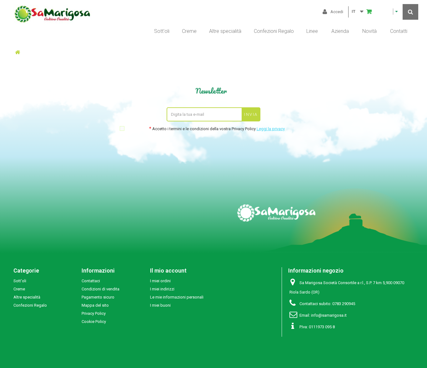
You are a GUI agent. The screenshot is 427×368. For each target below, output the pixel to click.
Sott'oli (161, 31)
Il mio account (168, 270)
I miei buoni (160, 305)
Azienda (340, 31)
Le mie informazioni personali (176, 297)
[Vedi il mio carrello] (382, 11)
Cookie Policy (94, 321)
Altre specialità (225, 31)
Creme (189, 31)
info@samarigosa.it (329, 315)
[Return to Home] (17, 52)
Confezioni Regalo (274, 31)
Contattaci (91, 281)
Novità (369, 31)
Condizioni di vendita (100, 289)
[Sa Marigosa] (163, 14)
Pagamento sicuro (98, 297)
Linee (312, 31)
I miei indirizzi (162, 289)
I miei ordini (160, 281)
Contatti (398, 31)
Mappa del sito (95, 305)
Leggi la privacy (271, 128)
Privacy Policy (94, 313)
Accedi (336, 11)
